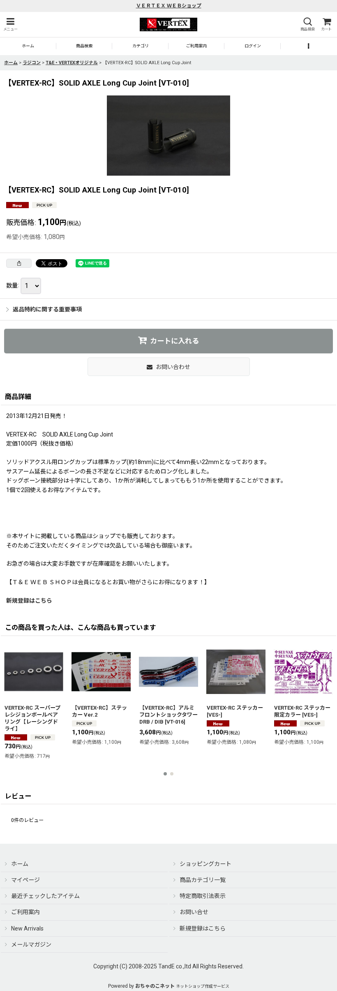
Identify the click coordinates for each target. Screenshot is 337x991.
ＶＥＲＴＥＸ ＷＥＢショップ (168, 6)
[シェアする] (19, 263)
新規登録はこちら (29, 600)
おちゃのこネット (155, 986)
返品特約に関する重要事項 (47, 309)
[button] (10, 24)
